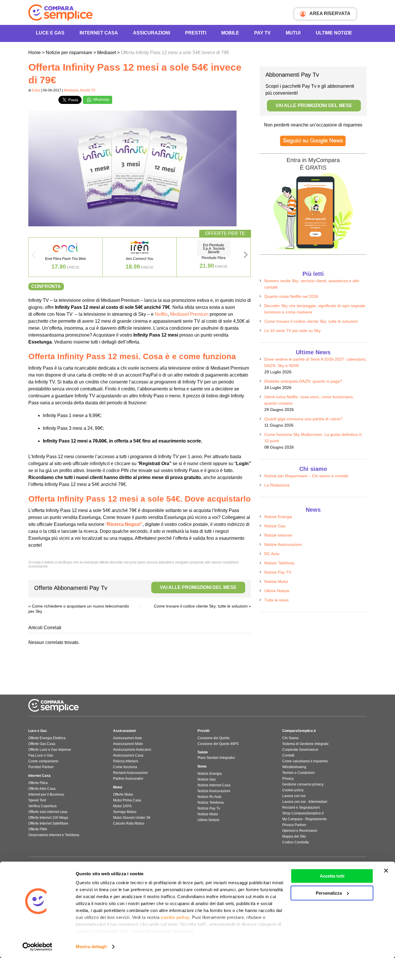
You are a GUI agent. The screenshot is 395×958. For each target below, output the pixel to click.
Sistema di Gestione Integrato (305, 744)
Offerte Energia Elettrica (47, 738)
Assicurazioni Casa (128, 755)
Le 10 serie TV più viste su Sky (292, 330)
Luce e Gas (50, 32)
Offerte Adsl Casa (42, 789)
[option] (66, 257)
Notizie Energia (278, 516)
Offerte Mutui (123, 794)
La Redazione (277, 485)
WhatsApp (100, 100)
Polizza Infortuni (125, 761)
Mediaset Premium (189, 314)
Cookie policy (293, 790)
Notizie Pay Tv (209, 808)
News (202, 766)
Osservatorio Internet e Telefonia (53, 835)
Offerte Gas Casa (41, 744)
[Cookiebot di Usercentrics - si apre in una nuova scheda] (37, 946)
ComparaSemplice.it (299, 731)
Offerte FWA (37, 829)
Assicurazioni (151, 32)
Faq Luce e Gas (40, 755)
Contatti (288, 755)
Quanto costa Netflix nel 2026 (291, 296)
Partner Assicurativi (128, 779)
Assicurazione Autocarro (132, 750)
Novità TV (87, 90)
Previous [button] (34, 256)
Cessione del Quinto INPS (218, 744)
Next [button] (246, 256)
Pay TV (262, 32)
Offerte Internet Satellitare (48, 823)
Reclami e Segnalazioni (301, 807)
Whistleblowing (294, 767)
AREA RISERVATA (329, 13)
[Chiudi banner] (386, 871)
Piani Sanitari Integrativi (216, 758)
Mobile (230, 32)
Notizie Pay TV (277, 572)
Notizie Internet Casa (214, 785)
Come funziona (125, 767)
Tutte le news (276, 600)
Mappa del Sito (294, 836)
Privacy (288, 779)
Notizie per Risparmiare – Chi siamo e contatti (306, 476)
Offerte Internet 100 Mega (48, 818)
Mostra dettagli (91, 946)
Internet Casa (39, 776)
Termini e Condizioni (298, 773)
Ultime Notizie (334, 32)
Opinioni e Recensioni (299, 831)
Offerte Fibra (38, 783)
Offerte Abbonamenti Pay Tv (135, 588)
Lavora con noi (294, 796)
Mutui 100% (122, 806)
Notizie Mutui (276, 581)
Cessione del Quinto (214, 738)
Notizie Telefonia (279, 563)
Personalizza (329, 893)
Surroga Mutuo (124, 812)
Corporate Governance (300, 750)
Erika (36, 90)
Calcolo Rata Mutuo (128, 823)
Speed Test (37, 800)
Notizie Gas (274, 526)
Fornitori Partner (41, 767)
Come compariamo (43, 761)
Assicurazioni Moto (128, 744)
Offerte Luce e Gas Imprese (49, 750)
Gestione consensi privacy (303, 784)
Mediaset (71, 90)
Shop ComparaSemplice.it (303, 813)
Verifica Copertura (42, 806)
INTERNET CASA (99, 32)
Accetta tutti (332, 875)
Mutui (293, 32)
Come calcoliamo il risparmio (305, 761)
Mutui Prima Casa (127, 800)
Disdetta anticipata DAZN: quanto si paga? (303, 381)
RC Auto (271, 553)
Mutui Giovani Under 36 (131, 818)
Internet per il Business (46, 794)
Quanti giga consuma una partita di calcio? (303, 418)
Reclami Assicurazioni (130, 773)
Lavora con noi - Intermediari (304, 802)
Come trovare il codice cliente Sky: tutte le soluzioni (201, 606)
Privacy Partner (294, 825)
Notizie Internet (278, 535)
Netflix (161, 314)
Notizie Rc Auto (210, 797)
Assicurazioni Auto (127, 738)
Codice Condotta (295, 842)
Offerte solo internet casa (47, 812)
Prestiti (195, 32)
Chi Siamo (290, 738)
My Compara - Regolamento (304, 819)
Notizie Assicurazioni (283, 544)
